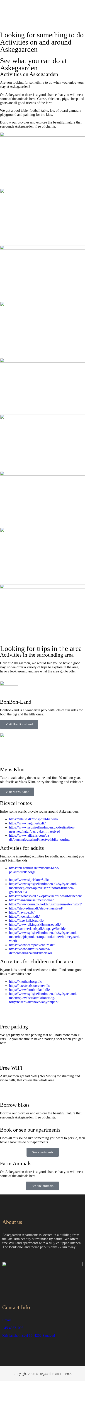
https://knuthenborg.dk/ (25, 981)
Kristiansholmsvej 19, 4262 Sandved (28, 1335)
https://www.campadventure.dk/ (32, 945)
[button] (78, 20)
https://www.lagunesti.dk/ (27, 823)
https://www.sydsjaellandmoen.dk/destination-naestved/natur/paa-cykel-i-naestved (42, 829)
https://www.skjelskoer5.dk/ (29, 880)
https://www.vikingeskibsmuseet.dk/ (35, 924)
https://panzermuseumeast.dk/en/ (32, 900)
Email (6, 1320)
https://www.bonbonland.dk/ (29, 990)
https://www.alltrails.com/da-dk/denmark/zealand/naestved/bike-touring (39, 837)
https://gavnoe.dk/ (21, 912)
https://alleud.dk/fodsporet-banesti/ (33, 819)
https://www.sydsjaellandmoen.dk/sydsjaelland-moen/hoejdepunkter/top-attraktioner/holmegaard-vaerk (44, 937)
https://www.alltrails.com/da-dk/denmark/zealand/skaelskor (30, 951)
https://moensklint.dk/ (24, 916)
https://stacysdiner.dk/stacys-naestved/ (36, 908)
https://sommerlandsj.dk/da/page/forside (37, 929)
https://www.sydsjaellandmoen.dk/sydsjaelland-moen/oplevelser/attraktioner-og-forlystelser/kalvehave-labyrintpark (43, 998)
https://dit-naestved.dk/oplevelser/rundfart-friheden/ (45, 896)
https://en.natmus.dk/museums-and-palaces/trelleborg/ (34, 870)
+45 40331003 (12, 1328)
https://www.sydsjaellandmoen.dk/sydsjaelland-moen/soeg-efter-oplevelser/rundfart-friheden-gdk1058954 (43, 888)
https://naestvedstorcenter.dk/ (29, 986)
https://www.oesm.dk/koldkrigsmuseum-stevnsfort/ (45, 904)
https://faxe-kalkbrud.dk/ (26, 920)
